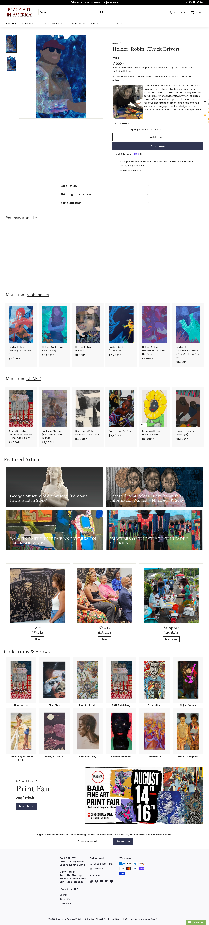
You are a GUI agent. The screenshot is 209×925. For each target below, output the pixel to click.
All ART (33, 379)
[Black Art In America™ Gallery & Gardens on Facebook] (96, 881)
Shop (38, 639)
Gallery (11, 23)
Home (115, 43)
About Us (97, 23)
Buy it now (158, 146)
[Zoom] (61, 76)
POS (125, 919)
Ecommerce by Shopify (146, 919)
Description (68, 186)
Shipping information (75, 194)
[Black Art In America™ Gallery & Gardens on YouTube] (101, 881)
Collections (31, 23)
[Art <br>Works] (37, 595)
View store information (131, 170)
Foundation (53, 23)
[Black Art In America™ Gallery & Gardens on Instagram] (91, 881)
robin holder (38, 295)
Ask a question (71, 203)
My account (66, 903)
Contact (116, 23)
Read (104, 639)
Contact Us (197, 922)
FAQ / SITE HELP (69, 888)
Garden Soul (76, 23)
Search (63, 894)
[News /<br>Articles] (104, 595)
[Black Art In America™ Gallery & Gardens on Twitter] (106, 881)
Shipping (133, 129)
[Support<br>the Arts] (171, 595)
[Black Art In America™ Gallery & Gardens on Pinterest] (111, 881)
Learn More (171, 639)
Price (115, 58)
